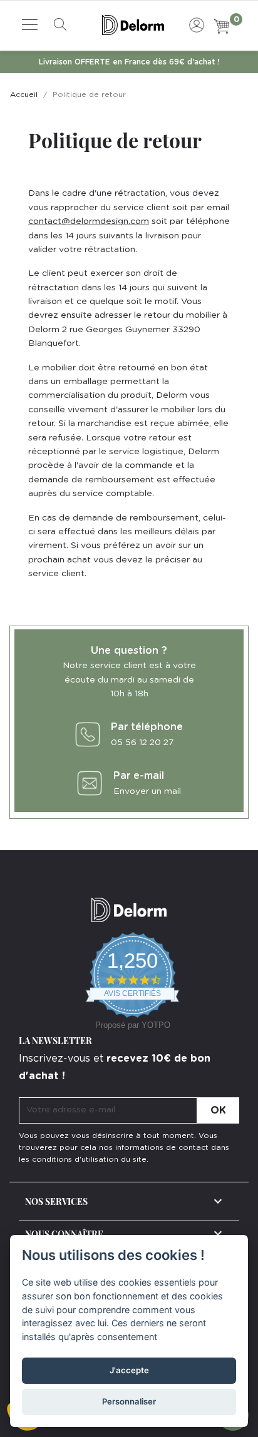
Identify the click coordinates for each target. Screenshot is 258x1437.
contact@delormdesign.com (88, 221)
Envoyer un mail (147, 791)
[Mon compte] (196, 23)
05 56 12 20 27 (142, 742)
